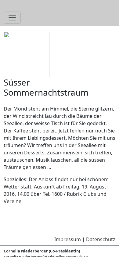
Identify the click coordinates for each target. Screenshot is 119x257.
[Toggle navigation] (12, 18)
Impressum (67, 239)
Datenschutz (100, 239)
